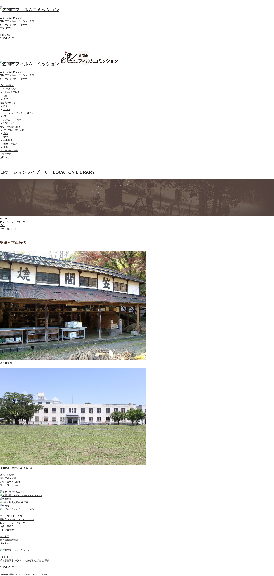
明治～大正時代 (11, 92)
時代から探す (7, 85)
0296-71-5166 (7, 38)
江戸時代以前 (10, 89)
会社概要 (4, 536)
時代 (2, 225)
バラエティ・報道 (12, 120)
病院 (5, 133)
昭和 (5, 96)
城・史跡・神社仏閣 (13, 130)
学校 (5, 137)
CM (5, 116)
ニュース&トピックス (11, 18)
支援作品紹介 (7, 28)
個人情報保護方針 (9, 540)
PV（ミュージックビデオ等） (18, 113)
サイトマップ (7, 543)
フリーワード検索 (9, 150)
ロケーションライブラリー (13, 24)
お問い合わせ (7, 35)
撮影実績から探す (9, 102)
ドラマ (6, 109)
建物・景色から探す (10, 126)
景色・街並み (10, 144)
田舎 (5, 147)
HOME (3, 218)
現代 (5, 99)
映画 (5, 106)
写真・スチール (11, 123)
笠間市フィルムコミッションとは (17, 21)
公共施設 (8, 140)
